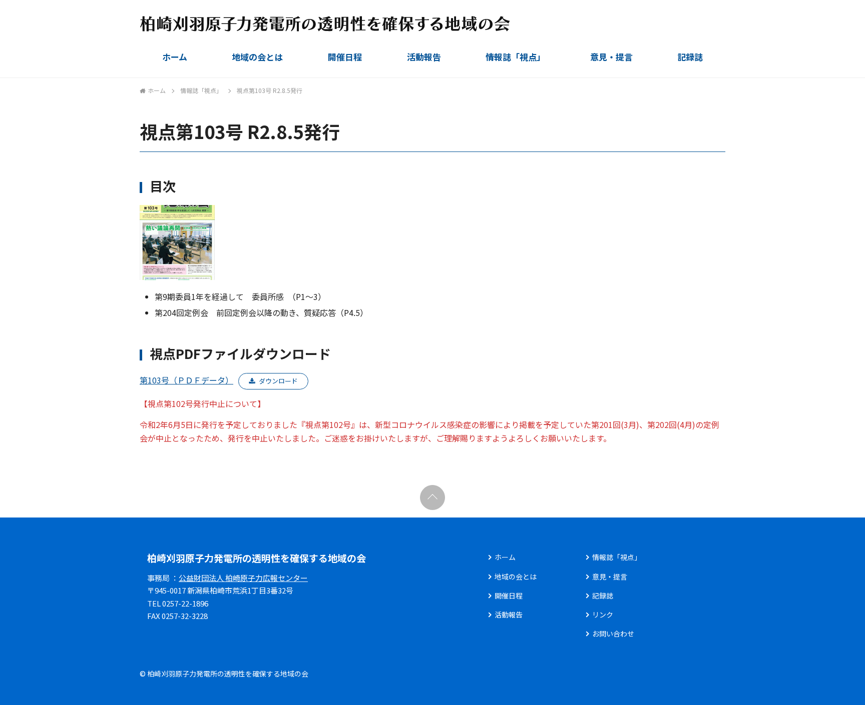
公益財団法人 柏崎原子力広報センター (243, 577)
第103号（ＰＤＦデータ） (186, 380)
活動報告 (424, 56)
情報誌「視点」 (515, 56)
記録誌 (690, 56)
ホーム (174, 56)
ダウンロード (278, 381)
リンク (602, 615)
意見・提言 (611, 56)
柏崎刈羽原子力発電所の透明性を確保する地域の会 (256, 557)
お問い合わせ (613, 633)
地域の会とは (257, 56)
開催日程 (345, 56)
